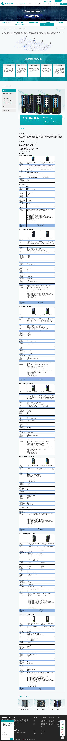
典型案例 (44, 3)
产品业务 (35, 3)
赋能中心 (40, 3)
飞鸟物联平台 (60, 22)
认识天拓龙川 (56, 3)
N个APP (33, 24)
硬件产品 (15, 28)
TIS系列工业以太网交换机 (22, 28)
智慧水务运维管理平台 (20, 24)
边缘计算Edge (47, 24)
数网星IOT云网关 (6, 110)
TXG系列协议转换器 (6, 98)
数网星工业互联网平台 (6, 22)
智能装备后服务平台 (33, 22)
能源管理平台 (20, 22)
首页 (17, 3)
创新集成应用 (29, 3)
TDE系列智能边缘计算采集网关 (8, 93)
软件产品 (4, 106)
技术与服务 (50, 3)
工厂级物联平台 (47, 22)
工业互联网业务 (22, 3)
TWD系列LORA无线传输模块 (8, 100)
